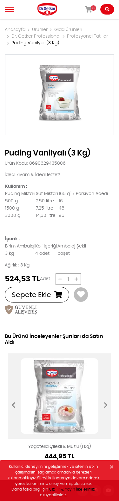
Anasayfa (15, 29)
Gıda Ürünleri (68, 29)
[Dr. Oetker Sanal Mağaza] (47, 9)
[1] (76, 279)
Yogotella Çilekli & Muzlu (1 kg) (59, 446)
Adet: (45, 279)
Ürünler (40, 29)
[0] (60, 279)
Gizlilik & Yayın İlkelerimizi (72, 489)
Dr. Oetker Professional (35, 36)
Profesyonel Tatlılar (87, 36)
